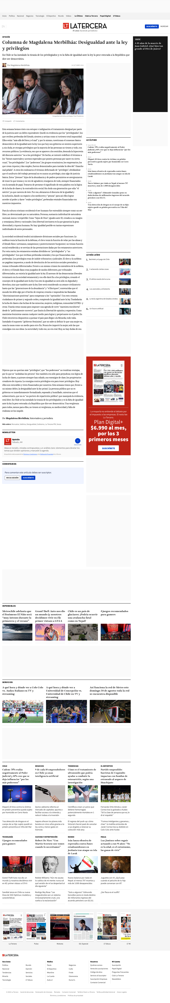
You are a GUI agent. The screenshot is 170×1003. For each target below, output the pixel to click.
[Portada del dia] (108, 404)
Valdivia (23, 424)
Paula (103, 837)
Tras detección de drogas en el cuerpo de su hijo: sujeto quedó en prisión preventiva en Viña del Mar (108, 207)
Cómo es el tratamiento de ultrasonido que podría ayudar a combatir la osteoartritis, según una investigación (82, 776)
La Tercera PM (50, 424)
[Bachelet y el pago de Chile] (125, 262)
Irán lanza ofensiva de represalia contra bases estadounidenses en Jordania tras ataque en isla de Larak (109, 173)
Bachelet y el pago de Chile (99, 259)
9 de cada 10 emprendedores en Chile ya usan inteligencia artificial (50, 773)
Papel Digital (105, 16)
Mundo (61, 16)
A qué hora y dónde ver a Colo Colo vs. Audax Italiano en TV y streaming (22, 690)
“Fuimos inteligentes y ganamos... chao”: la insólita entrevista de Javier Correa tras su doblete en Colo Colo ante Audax (115, 825)
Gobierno (40, 424)
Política (12, 16)
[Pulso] (36, 940)
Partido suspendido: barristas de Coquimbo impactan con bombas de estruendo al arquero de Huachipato (114, 776)
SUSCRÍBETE (108, 448)
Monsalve (15, 424)
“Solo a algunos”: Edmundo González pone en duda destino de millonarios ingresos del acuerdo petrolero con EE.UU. (108, 195)
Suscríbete (29, 477)
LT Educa (116, 16)
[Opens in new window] (59, 940)
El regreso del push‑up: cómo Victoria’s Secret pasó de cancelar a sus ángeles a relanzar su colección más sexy (82, 825)
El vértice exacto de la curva (99, 279)
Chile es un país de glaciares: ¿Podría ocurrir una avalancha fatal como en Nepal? (83, 616)
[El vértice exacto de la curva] (125, 281)
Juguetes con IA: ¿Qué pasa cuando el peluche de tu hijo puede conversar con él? (113, 880)
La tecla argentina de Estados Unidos (103, 299)
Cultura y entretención (46, 837)
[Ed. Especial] (83, 940)
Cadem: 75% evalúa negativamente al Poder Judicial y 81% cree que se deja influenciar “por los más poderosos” (109, 149)
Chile (4, 766)
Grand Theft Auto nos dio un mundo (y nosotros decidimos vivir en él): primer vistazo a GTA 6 (50, 616)
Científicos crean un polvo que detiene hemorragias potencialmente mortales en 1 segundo (81, 810)
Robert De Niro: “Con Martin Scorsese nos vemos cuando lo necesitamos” (49, 843)
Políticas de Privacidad (46, 454)
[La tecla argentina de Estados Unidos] (125, 301)
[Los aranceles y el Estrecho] (125, 291)
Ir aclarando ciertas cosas (99, 269)
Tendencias (73, 766)
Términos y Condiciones (30, 454)
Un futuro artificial (96, 308)
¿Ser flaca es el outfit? (110, 892)
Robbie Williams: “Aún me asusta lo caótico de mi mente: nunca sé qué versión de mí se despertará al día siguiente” (50, 881)
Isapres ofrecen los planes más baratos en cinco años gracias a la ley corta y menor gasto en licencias (49, 825)
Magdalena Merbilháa (20, 65)
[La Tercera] (12, 940)
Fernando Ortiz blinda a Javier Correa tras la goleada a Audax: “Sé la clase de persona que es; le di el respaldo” (115, 810)
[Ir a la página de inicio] (85, 26)
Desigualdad (31, 424)
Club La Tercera (91, 16)
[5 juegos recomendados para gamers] (116, 632)
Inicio (4, 16)
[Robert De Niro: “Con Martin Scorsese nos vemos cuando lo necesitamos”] (50, 864)
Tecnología (40, 16)
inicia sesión (12, 478)
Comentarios (20, 121)
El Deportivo (51, 16)
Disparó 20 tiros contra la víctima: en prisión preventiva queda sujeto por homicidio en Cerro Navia (108, 161)
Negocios (29, 16)
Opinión (6, 37)
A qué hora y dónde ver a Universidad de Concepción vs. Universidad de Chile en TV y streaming (64, 692)
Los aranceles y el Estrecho (100, 289)
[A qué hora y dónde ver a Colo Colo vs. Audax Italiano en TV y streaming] (22, 711)
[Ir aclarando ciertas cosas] (125, 271)
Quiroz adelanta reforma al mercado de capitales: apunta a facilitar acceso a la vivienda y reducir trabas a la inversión (48, 810)
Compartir (8, 121)
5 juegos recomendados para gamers (114, 613)
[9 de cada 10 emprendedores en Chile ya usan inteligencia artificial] (50, 793)
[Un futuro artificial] (125, 311)
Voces (59, 424)
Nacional (20, 16)
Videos (68, 16)
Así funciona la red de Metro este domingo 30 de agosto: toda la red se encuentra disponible (109, 690)
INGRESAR (164, 26)
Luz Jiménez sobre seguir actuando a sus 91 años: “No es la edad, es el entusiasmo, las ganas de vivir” (116, 845)
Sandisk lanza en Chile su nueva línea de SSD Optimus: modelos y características (16, 895)
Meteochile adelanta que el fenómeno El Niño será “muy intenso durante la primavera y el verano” (17, 616)
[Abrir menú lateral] (4, 26)
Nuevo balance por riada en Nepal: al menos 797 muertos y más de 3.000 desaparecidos (108, 184)
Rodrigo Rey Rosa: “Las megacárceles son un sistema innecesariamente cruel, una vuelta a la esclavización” (47, 896)
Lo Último (79, 16)
